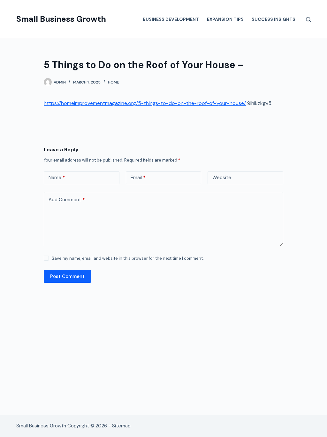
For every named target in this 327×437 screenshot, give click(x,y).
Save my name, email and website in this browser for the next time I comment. (128, 258)
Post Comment (67, 276)
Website (221, 177)
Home (113, 82)
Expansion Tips (225, 19)
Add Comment (67, 199)
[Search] (308, 19)
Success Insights (273, 19)
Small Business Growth (61, 19)
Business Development (171, 19)
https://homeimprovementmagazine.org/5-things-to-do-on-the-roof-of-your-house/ (145, 103)
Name (57, 177)
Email (138, 177)
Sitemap (121, 426)
